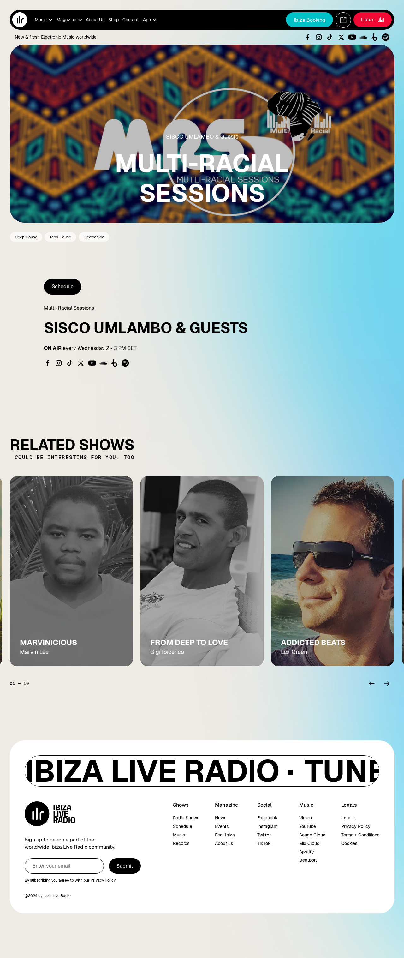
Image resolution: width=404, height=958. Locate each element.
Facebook (267, 818)
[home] (19, 19)
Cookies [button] (349, 843)
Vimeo (305, 818)
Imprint (348, 818)
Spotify (306, 852)
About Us (95, 19)
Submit (124, 866)
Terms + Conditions (360, 835)
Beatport (308, 860)
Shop (113, 19)
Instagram (267, 826)
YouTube (307, 826)
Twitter (264, 835)
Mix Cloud (309, 843)
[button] (43, 20)
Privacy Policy (356, 826)
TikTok (263, 843)
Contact (130, 19)
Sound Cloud (312, 835)
